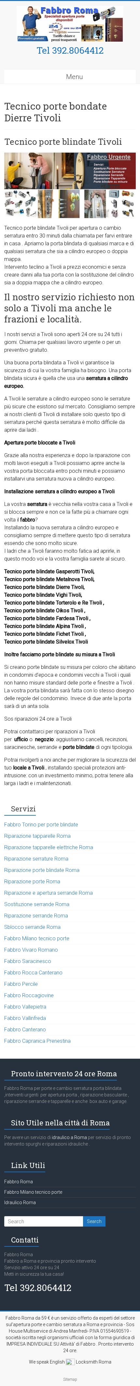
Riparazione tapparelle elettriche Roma (48, 847)
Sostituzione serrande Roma (36, 904)
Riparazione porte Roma (32, 881)
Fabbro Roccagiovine (29, 995)
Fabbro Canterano (25, 1029)
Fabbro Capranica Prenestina (37, 1041)
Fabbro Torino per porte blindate (41, 825)
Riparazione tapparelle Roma (37, 836)
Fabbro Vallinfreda (25, 1018)
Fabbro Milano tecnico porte (36, 938)
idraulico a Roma (69, 1137)
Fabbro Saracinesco (27, 961)
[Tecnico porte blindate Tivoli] (70, 156)
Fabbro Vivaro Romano (31, 950)
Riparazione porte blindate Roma (41, 870)
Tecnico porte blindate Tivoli (63, 141)
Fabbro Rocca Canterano (33, 973)
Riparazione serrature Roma (36, 859)
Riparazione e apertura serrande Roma (48, 893)
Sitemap (70, 1379)
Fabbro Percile (21, 984)
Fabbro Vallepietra (25, 1007)
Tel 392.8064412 (70, 50)
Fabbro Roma (18, 1181)
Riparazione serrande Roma (36, 916)
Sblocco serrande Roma (32, 927)
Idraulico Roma (20, 1202)
